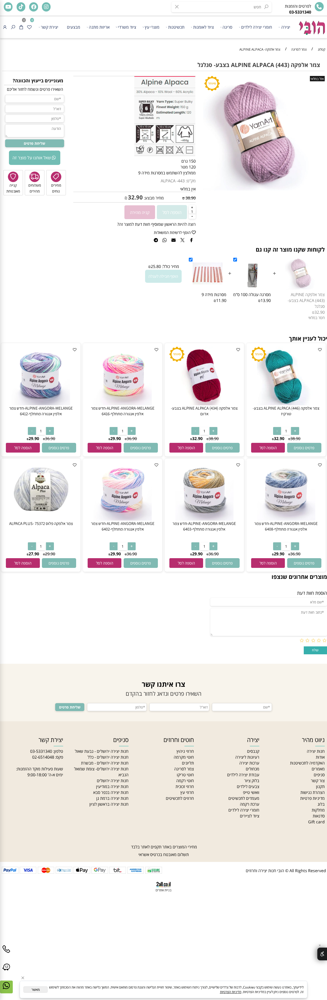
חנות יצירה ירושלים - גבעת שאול (102, 751)
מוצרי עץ (152, 27)
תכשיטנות (176, 27)
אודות (320, 757)
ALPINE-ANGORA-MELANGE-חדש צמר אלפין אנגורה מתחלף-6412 (41, 411)
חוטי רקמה (185, 780)
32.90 (135, 197)
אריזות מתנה (99, 27)
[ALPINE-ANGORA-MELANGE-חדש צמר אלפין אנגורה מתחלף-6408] (286, 519)
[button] (268, 448)
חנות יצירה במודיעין (112, 786)
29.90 (115, 438)
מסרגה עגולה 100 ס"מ (252, 294)
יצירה (285, 27)
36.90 (132, 438)
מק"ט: (191, 181)
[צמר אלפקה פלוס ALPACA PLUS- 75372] (41, 519)
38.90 (190, 198)
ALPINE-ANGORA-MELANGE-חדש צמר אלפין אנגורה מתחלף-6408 (286, 526)
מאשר (35, 990)
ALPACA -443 (173, 181)
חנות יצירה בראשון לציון (109, 804)
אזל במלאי (317, 78)
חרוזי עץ (187, 792)
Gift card (316, 822)
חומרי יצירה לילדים (256, 27)
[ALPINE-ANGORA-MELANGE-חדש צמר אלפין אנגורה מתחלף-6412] (41, 404)
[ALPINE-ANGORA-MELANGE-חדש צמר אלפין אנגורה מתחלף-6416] (123, 404)
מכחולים (252, 769)
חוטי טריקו (185, 775)
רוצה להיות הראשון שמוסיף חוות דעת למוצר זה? (156, 224)
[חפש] (13, 27)
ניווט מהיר (313, 740)
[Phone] (6, 954)
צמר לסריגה (184, 769)
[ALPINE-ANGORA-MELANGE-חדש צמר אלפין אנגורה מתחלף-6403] (204, 519)
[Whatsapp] (6, 990)
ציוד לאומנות (203, 27)
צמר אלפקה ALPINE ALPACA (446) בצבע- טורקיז (286, 411)
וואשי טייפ (251, 792)
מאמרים (318, 769)
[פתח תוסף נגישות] (322, 954)
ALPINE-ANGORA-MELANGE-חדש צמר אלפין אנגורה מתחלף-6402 (123, 526)
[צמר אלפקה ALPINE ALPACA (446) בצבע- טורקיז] (286, 404)
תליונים (188, 763)
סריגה (227, 27)
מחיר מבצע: (153, 198)
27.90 (34, 554)
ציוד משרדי (127, 27)
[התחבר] (4, 27)
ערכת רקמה (249, 804)
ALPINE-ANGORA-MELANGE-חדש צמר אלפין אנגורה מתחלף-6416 (123, 411)
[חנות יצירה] (311, 25)
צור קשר (318, 780)
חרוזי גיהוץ (185, 751)
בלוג (321, 804)
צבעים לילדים (248, 786)
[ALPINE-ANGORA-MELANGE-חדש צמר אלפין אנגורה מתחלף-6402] (123, 519)
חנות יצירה (316, 751)
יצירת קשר (49, 27)
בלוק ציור (251, 780)
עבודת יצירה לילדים (243, 775)
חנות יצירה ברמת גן (112, 798)
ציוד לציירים (249, 816)
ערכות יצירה (249, 763)
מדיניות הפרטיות (230, 992)
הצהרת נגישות (312, 792)
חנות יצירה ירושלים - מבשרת (105, 763)
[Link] (6, 972)
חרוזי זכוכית (185, 786)
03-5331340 (41, 751)
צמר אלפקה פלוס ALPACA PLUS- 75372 (41, 523)
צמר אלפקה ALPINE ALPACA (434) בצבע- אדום (204, 411)
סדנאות (319, 816)
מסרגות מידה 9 (214, 294)
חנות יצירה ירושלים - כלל (108, 757)
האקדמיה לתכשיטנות (307, 763)
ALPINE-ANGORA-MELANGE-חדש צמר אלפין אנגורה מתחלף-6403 (204, 526)
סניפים (319, 775)
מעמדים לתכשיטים (243, 798)
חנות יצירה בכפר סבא (111, 792)
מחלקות (318, 810)
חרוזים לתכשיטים (180, 798)
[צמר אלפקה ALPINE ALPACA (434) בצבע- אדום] (204, 404)
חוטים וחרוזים (179, 740)
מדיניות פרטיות (312, 798)
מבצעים (73, 27)
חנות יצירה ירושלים (113, 780)
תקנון (320, 786)
